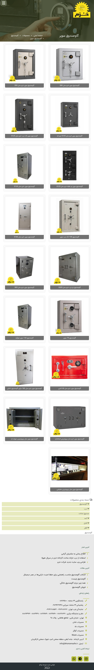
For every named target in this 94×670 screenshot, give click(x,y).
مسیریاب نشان (78, 622)
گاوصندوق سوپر (36, 38)
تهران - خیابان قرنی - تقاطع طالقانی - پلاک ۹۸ (67, 618)
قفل (85, 528)
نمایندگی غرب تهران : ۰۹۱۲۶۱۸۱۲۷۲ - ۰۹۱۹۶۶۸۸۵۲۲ (65, 609)
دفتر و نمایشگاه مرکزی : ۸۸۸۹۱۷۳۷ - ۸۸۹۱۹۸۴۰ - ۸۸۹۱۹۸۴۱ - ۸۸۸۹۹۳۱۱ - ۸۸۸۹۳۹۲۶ (53, 613)
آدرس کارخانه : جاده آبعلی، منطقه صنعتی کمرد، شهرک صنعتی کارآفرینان (57, 639)
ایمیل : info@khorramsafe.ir (72, 643)
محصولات (26, 35)
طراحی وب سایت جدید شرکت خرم (71, 562)
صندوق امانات (84, 513)
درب (85, 508)
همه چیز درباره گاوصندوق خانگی (73, 583)
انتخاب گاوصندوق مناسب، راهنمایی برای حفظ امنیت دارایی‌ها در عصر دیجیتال (55, 574)
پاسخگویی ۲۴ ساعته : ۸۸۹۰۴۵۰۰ (72, 600)
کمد (85, 518)
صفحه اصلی (38, 35)
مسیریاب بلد (79, 626)
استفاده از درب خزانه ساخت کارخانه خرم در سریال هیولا (63, 558)
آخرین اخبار (85, 547)
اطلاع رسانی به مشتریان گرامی (73, 553)
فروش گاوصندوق (79, 587)
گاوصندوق (14, 35)
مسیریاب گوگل (78, 630)
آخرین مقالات (84, 568)
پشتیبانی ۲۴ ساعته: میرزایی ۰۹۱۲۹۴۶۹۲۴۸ (68, 605)
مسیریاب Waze (78, 635)
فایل (85, 523)
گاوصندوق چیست (78, 578)
